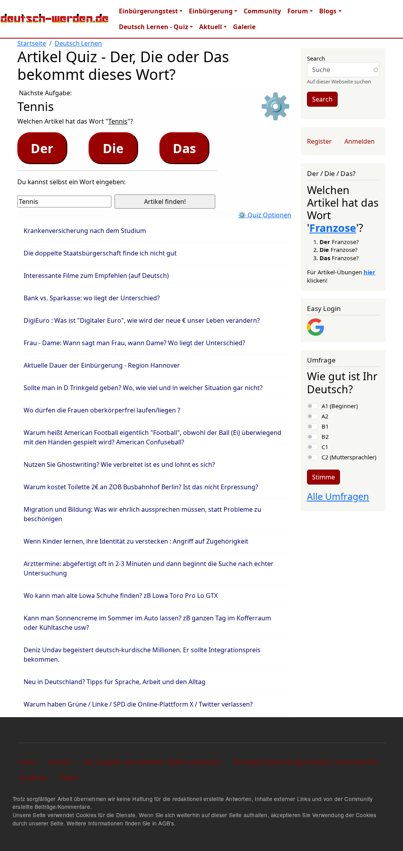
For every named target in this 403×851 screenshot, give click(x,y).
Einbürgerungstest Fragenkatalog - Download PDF (306, 761)
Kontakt (59, 761)
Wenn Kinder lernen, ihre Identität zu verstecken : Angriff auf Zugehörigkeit (136, 541)
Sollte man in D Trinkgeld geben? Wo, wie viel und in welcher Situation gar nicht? (143, 387)
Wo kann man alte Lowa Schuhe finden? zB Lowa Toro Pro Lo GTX (121, 595)
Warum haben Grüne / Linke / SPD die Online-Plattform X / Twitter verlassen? (138, 704)
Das (184, 148)
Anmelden (359, 141)
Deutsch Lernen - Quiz (153, 26)
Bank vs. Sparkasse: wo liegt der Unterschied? (92, 298)
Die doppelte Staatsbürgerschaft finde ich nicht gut (100, 253)
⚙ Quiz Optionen (264, 215)
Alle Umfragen (338, 496)
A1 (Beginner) (340, 406)
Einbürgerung (211, 11)
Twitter (69, 777)
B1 (325, 426)
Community (262, 11)
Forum (297, 11)
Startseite (31, 43)
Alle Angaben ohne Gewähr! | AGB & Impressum (152, 761)
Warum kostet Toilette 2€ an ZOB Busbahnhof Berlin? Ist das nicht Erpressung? (141, 487)
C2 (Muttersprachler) (349, 457)
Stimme (323, 477)
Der (42, 148)
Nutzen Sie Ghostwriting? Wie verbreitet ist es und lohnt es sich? (119, 464)
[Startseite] (54, 19)
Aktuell (210, 26)
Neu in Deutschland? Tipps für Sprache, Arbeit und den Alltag (114, 681)
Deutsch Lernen (78, 43)
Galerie (244, 26)
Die (113, 148)
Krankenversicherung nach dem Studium (85, 230)
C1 (325, 447)
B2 (325, 436)
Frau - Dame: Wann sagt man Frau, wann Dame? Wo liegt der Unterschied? (134, 343)
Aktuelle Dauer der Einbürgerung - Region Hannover (102, 365)
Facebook (33, 777)
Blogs (327, 11)
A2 (325, 416)
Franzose (332, 227)
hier (369, 272)
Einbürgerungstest (148, 11)
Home (27, 761)
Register (319, 141)
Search (316, 58)
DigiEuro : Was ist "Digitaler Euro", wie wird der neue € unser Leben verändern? (142, 320)
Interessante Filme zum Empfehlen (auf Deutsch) (96, 275)
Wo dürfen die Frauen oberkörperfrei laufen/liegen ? (102, 410)
